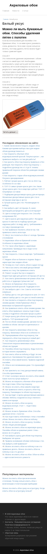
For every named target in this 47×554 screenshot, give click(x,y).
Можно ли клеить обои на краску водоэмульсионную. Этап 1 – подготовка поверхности (19, 406)
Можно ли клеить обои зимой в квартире (22, 387)
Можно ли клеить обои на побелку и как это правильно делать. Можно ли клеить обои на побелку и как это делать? (22, 449)
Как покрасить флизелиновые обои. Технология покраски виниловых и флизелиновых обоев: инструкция (22, 343)
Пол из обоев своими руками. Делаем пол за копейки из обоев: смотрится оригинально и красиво (22, 324)
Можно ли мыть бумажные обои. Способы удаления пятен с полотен (22, 33)
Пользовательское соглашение (27, 522)
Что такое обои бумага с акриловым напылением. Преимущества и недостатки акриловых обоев (19, 249)
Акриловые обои (24, 5)
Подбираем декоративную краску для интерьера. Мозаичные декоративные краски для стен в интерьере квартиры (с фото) (23, 197)
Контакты (9, 522)
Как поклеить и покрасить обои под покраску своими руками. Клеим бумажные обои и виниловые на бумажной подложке (22, 303)
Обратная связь (11, 533)
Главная (5, 11)
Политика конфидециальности (17, 525)
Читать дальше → (10, 132)
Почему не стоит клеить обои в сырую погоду (24, 265)
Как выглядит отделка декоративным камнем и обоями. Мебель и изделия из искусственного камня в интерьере (23, 398)
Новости (15, 11)
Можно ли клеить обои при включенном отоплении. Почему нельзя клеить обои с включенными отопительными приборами (19, 481)
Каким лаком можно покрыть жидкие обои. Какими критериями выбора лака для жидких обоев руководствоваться (21, 148)
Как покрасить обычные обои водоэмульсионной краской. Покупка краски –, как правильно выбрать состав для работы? (23, 156)
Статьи (25, 11)
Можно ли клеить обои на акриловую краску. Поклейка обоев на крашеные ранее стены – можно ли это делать (22, 430)
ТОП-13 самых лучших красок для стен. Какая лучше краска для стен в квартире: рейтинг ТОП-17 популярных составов (23, 189)
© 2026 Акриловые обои (15, 514)
